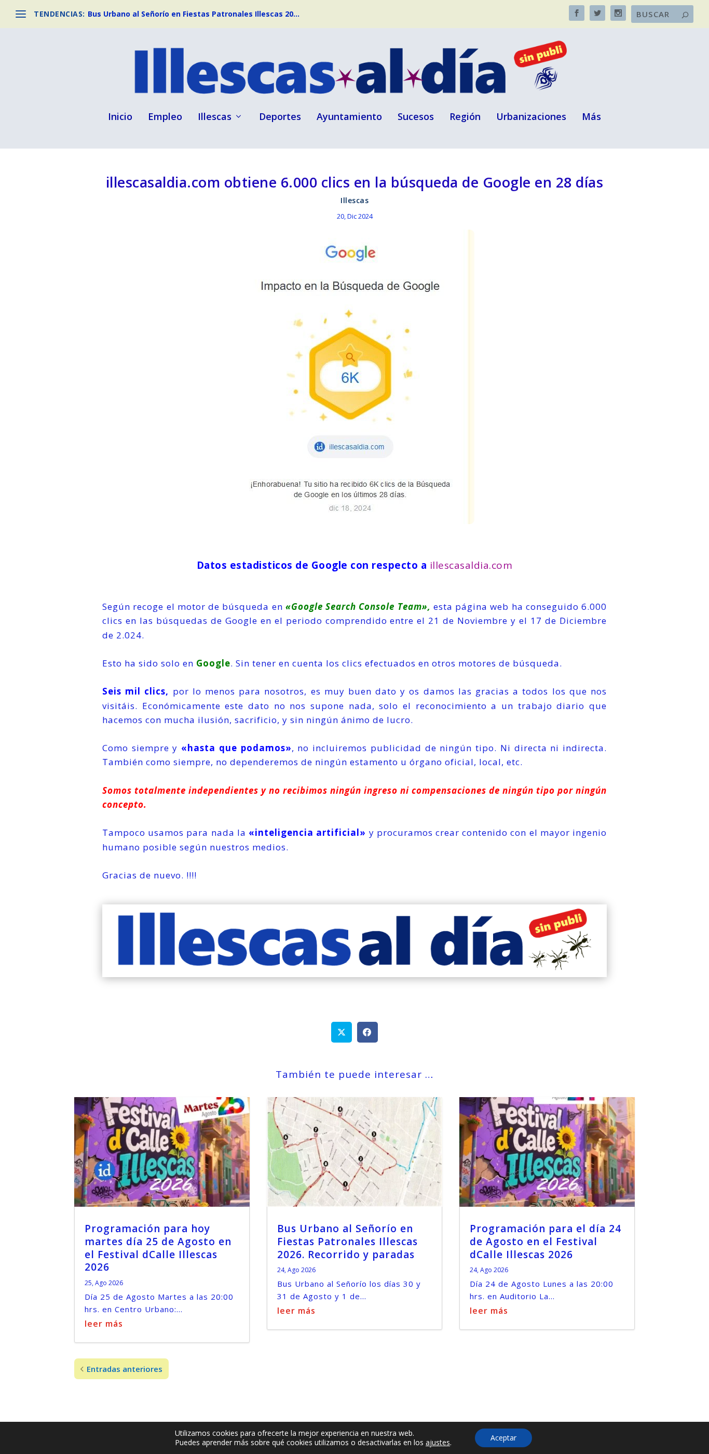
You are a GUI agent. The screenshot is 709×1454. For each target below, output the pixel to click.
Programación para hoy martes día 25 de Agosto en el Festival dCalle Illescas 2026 (158, 1248)
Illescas (214, 117)
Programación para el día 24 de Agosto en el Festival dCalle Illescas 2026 (545, 1241)
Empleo (165, 117)
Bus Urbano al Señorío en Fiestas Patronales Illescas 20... (193, 14)
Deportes (280, 117)
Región (465, 117)
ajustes (438, 1442)
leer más (104, 1323)
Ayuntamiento (349, 117)
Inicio (120, 117)
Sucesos (416, 117)
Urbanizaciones (531, 117)
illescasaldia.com (471, 565)
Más (591, 117)
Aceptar (503, 1438)
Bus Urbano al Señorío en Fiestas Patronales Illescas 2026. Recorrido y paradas (347, 1241)
